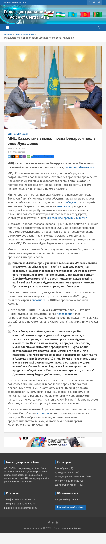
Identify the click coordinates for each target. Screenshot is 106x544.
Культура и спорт (64, 472)
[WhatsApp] (28, 156)
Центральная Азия (18, 134)
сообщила (69, 202)
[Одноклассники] (17, 156)
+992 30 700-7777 (25, 499)
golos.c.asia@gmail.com (24, 507)
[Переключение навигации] (7, 27)
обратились (39, 300)
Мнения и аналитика (66, 480)
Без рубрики (61, 468)
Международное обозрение (70, 476)
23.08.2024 (12, 149)
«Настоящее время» (60, 218)
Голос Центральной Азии (29, 11)
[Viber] (24, 156)
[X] (13, 156)
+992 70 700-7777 (25, 503)
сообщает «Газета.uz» (79, 167)
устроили (43, 413)
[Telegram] (9, 156)
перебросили (65, 313)
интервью (63, 206)
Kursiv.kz (81, 218)
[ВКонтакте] (20, 156)
